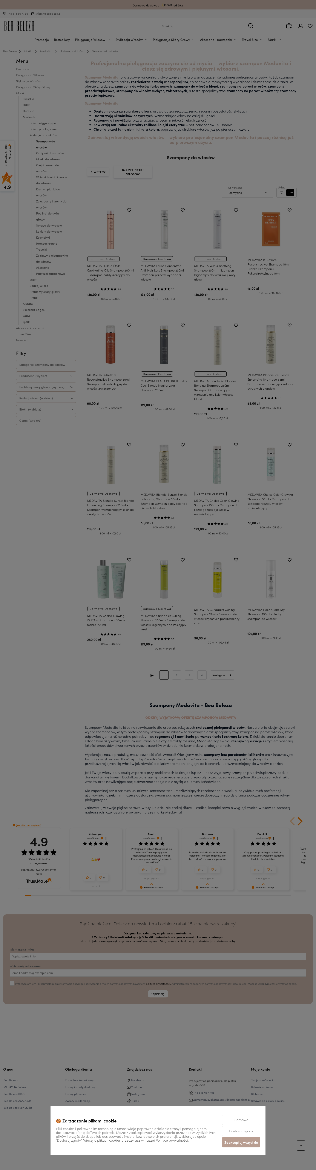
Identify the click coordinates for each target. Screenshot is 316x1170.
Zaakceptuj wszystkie (241, 1142)
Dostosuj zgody (241, 1130)
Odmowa (241, 1119)
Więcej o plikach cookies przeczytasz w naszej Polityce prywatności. (136, 1140)
